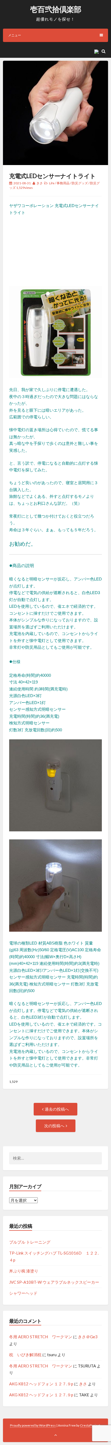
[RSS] (97, 51)
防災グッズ (80, 183)
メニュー (14, 35)
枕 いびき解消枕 (25, 1354)
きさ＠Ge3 (88, 1336)
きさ (39, 183)
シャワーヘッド (23, 1293)
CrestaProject (90, 1425)
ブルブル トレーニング (29, 1242)
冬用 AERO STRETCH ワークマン (40, 1336)
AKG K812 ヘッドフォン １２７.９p (41, 1383)
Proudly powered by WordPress (33, 1425)
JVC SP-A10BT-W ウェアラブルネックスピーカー (54, 1282)
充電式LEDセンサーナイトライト (52, 175)
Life (51, 183)
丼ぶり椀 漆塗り (23, 1270)
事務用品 (63, 183)
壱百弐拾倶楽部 (55, 9)
